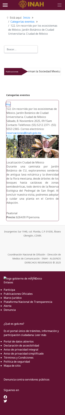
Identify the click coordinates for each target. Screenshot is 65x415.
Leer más (40, 335)
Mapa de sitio (12, 365)
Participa (9, 290)
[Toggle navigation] (59, 5)
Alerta (7, 306)
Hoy (8, 104)
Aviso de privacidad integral (21, 349)
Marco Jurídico (13, 298)
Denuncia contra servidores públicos (27, 379)
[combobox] (21, 49)
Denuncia (10, 310)
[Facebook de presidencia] (5, 397)
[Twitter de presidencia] (5, 401)
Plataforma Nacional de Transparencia (28, 302)
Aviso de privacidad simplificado (24, 353)
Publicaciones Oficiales (18, 294)
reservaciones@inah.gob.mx (23, 133)
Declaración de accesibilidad (21, 345)
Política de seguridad (17, 361)
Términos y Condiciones (19, 357)
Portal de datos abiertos (19, 341)
